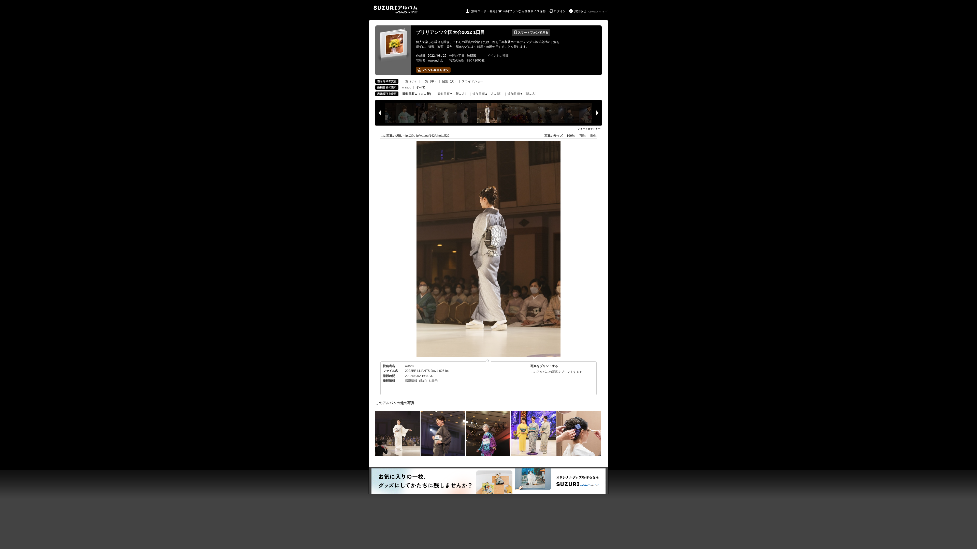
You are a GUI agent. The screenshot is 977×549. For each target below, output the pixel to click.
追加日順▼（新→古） (523, 94)
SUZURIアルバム (395, 9)
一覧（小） (410, 81)
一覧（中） (429, 81)
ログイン (560, 11)
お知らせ (580, 11)
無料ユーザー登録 (483, 11)
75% (582, 136)
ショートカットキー (589, 128)
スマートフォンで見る (531, 32)
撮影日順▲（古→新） (417, 94)
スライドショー (472, 81)
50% (593, 136)
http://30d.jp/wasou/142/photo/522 (426, 136)
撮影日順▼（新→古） (452, 94)
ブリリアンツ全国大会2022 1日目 (450, 32)
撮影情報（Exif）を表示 (421, 381)
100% (571, 136)
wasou (406, 87)
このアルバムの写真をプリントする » (556, 372)
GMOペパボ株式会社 (598, 11)
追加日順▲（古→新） (487, 94)
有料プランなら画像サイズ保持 (524, 11)
